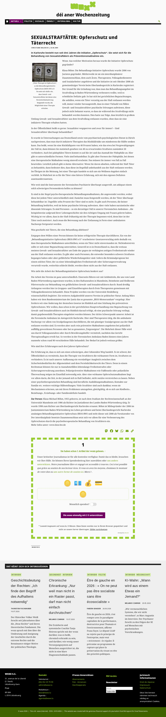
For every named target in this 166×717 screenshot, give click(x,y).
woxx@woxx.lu (45, 692)
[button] (159, 21)
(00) (46, 682)
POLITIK (28, 21)
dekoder (127, 532)
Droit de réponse (147, 682)
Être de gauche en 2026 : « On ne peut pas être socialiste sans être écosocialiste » (102, 591)
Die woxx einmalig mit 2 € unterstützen (83, 515)
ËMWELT (51, 21)
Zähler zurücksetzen (98, 529)
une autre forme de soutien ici (68, 471)
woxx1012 (36, 547)
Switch (91, 504)
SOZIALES (39, 21)
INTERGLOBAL (63, 21)
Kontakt (43, 675)
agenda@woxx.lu (46, 698)
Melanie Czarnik (56, 619)
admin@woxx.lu (45, 685)
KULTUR (76, 21)
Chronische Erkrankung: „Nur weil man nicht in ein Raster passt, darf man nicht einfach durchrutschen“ (62, 596)
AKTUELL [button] (15, 21)
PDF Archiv (111, 676)
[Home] (7, 21)
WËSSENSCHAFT (143, 575)
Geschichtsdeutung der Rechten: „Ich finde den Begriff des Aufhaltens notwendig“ (25, 591)
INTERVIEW (16, 575)
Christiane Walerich (40, 48)
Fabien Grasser (94, 608)
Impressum (145, 685)
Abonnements (78, 679)
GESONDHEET (55, 575)
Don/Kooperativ (79, 685)
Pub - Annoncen (79, 682)
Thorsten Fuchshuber (21, 608)
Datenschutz (145, 688)
